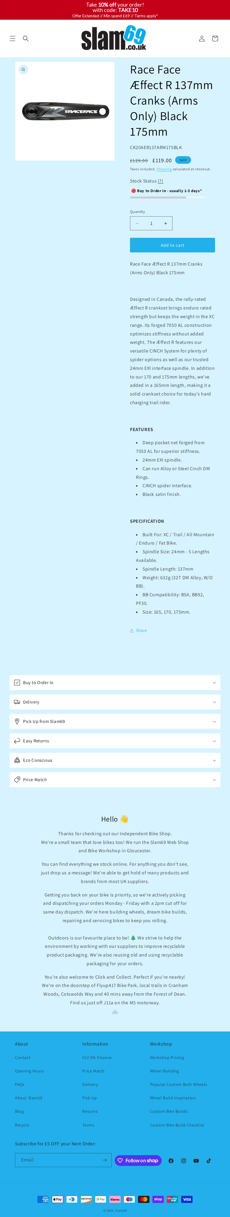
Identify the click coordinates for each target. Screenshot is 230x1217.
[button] (12, 38)
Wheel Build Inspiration (173, 1097)
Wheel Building (164, 1071)
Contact (22, 1057)
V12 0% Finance (97, 1057)
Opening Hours (29, 1071)
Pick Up (89, 1097)
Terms (88, 1125)
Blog (19, 1111)
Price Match (93, 1071)
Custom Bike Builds (169, 1111)
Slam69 (121, 1210)
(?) (161, 181)
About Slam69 (28, 1097)
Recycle (22, 1125)
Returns (90, 1111)
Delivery (90, 1084)
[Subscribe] (104, 1160)
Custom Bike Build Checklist (177, 1125)
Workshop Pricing (167, 1057)
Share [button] (141, 630)
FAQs (19, 1084)
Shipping (164, 169)
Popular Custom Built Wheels (178, 1084)
